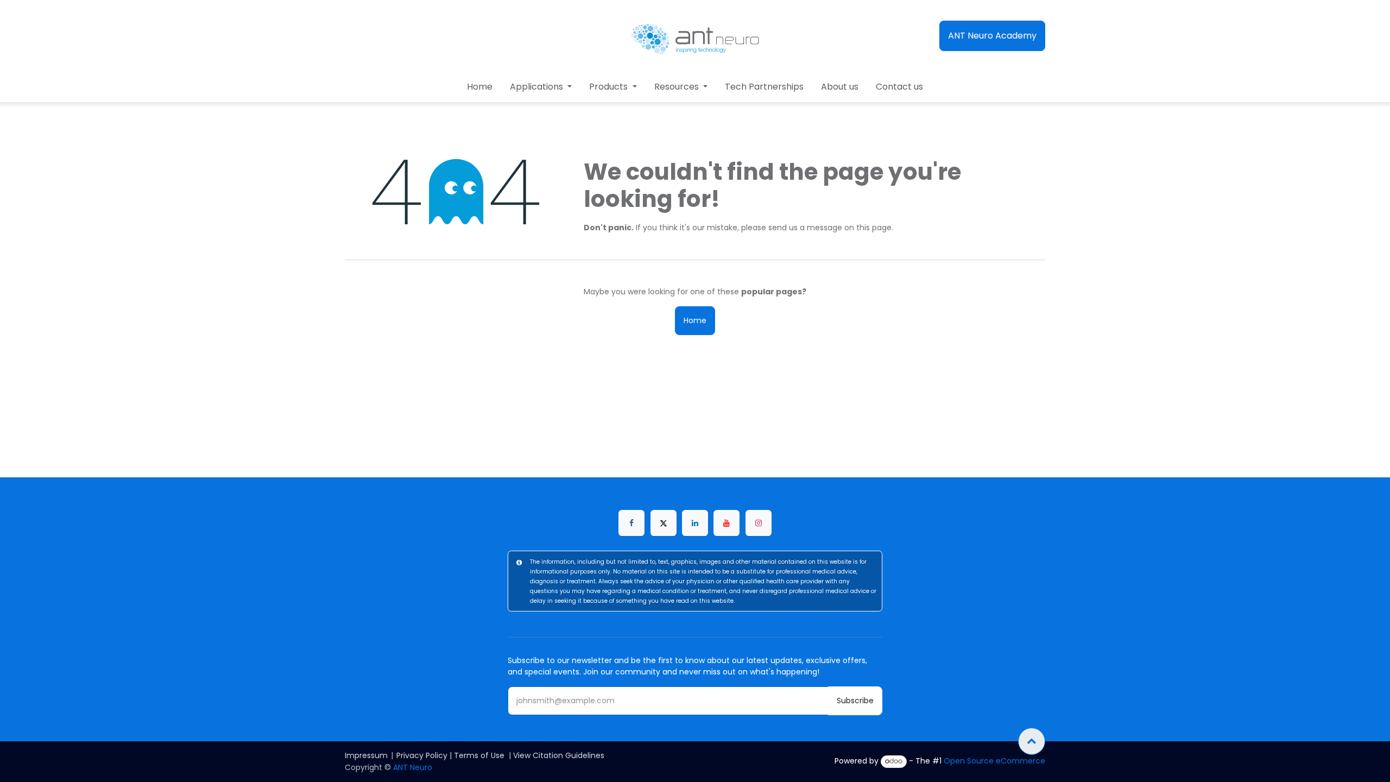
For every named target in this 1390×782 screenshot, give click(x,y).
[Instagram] (758, 523)
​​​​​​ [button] (1031, 741)
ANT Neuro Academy (992, 35)
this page (874, 227)
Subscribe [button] (855, 700)
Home (695, 320)
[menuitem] (479, 87)
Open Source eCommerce (994, 760)
